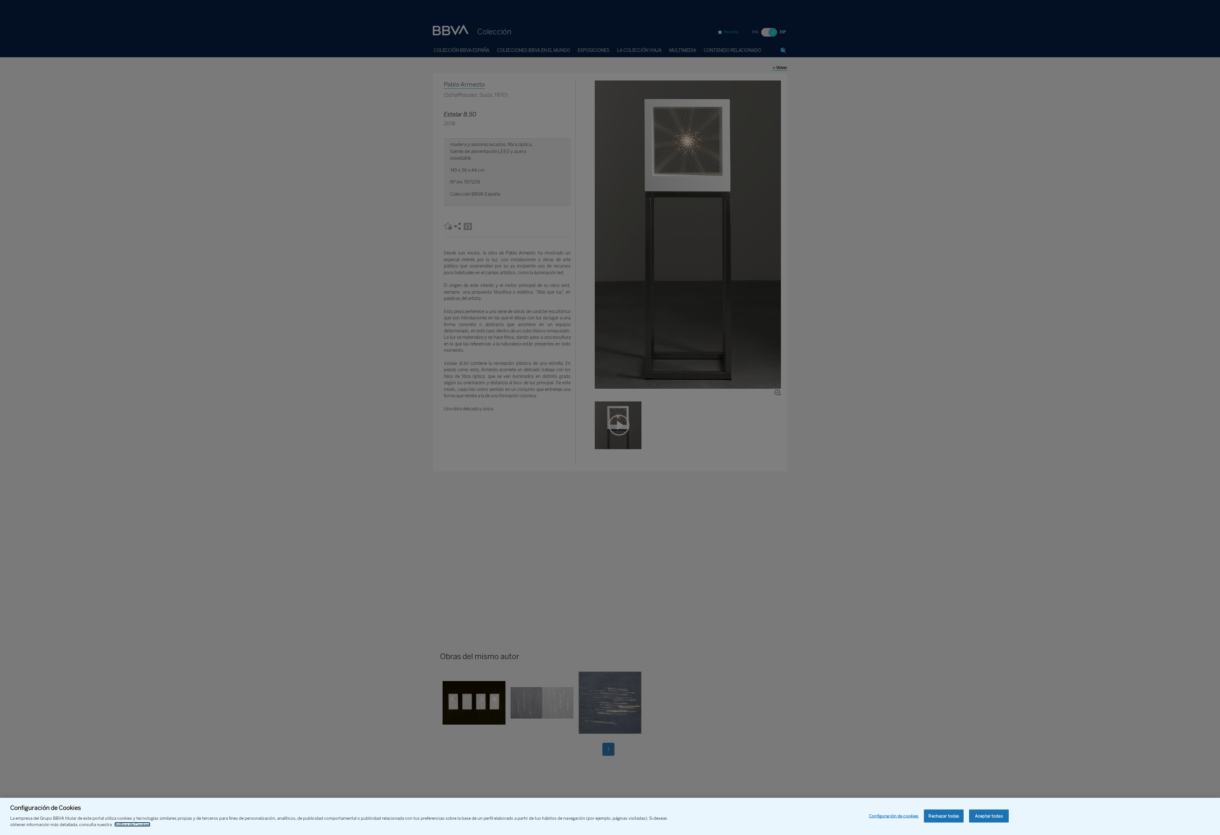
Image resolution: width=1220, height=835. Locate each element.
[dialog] (610, 816)
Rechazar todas (943, 815)
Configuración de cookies (893, 815)
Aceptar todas (989, 815)
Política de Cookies (132, 824)
